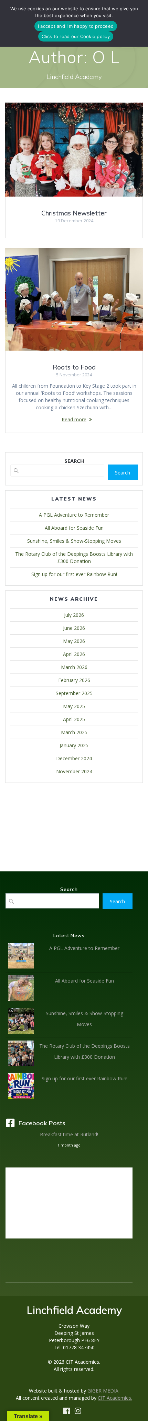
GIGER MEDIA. (103, 1390)
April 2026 (74, 654)
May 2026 (74, 641)
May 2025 (74, 706)
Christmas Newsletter (74, 213)
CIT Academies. (115, 1398)
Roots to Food (74, 367)
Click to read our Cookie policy (76, 36)
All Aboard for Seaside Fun (74, 528)
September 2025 (74, 693)
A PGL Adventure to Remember (74, 515)
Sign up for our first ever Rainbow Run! (74, 574)
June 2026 (74, 628)
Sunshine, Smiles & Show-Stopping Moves (74, 541)
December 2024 (74, 758)
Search (122, 472)
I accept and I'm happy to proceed (76, 26)
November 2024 (74, 771)
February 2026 (74, 680)
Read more (74, 419)
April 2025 (74, 719)
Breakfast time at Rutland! (69, 1134)
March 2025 (74, 732)
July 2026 (74, 615)
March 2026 (74, 667)
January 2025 (74, 745)
